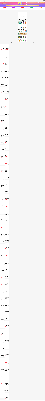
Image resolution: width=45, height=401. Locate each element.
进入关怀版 (44, 0)
